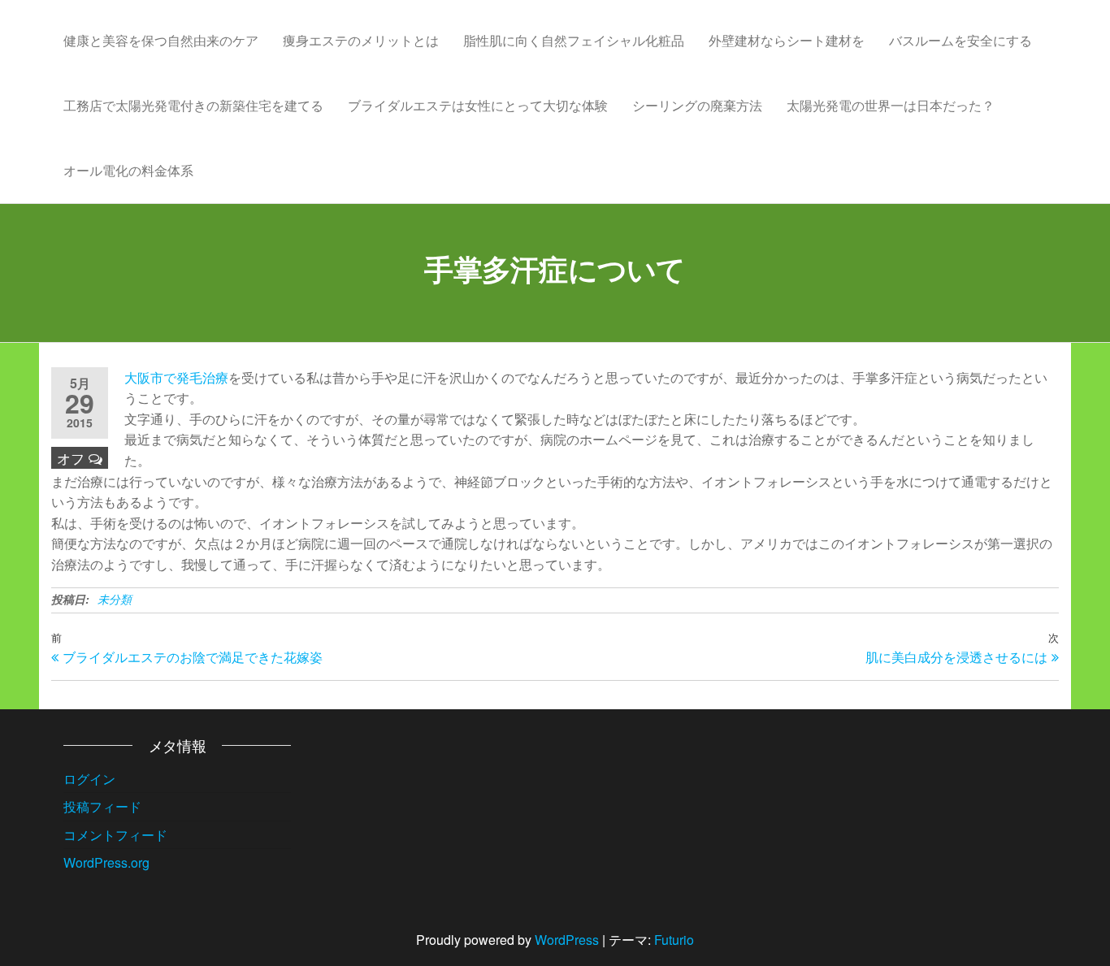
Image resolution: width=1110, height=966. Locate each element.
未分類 (115, 599)
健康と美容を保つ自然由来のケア (160, 40)
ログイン (89, 778)
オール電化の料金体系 (128, 170)
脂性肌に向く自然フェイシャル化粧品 (573, 40)
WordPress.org (106, 862)
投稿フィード (102, 806)
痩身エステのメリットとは (361, 40)
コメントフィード (115, 834)
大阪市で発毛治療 (176, 377)
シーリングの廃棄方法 (697, 105)
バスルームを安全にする (960, 40)
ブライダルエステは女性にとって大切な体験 (478, 105)
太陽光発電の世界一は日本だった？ (891, 105)
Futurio (674, 939)
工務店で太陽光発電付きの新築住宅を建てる (193, 105)
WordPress (567, 939)
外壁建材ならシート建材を (787, 40)
